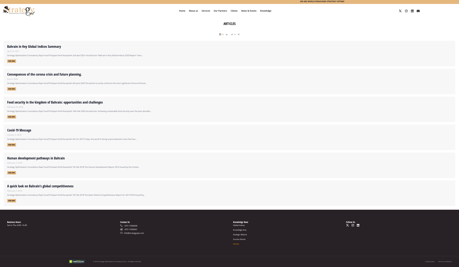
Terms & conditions (445, 261)
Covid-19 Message (19, 130)
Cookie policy (429, 261)
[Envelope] (418, 11)
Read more (11, 61)
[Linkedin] (412, 11)
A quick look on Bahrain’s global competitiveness (40, 186)
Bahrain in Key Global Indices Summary (34, 46)
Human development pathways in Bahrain (36, 158)
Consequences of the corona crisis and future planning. (44, 74)
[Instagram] (406, 11)
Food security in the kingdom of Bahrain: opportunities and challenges (55, 102)
